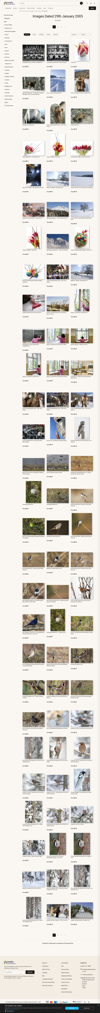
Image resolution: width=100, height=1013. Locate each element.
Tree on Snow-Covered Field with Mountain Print (81, 218)
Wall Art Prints (22, 11)
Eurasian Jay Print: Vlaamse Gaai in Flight (32, 856)
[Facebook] (85, 1003)
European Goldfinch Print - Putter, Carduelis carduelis (33, 697)
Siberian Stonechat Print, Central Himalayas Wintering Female (57, 665)
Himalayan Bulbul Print (28, 504)
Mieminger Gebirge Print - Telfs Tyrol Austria (57, 250)
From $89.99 (25, 66)
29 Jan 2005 (44, 11)
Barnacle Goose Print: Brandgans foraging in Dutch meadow (33, 473)
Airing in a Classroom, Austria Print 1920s (56, 344)
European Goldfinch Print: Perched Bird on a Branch (57, 697)
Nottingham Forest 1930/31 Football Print (32, 62)
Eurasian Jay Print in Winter (77, 824)
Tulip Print (73, 62)
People (7, 73)
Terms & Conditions (66, 979)
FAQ (62, 966)
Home (27, 11)
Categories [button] (8, 8)
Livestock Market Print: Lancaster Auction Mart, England (32, 441)
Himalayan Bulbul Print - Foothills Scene (56, 632)
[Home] (10, 3)
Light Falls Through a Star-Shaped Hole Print (33, 187)
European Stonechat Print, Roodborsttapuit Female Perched (81, 697)
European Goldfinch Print (77, 664)
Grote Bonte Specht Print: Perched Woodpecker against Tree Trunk (55, 857)
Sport (6, 102)
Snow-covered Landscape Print (54, 93)
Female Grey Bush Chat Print (53, 536)
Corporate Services (47, 979)
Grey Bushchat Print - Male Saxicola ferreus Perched (81, 537)
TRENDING (7, 18)
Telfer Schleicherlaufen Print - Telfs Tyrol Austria (56, 125)
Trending (39, 8)
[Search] (81, 3)
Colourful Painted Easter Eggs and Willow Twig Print (32, 281)
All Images (31, 11)
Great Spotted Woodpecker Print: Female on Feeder (57, 761)
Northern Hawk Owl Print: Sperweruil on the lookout (81, 441)
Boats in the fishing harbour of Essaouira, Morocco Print (56, 313)
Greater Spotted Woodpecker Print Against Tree (81, 857)
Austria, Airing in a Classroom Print (79, 344)
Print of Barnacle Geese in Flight (54, 472)
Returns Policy (65, 972)
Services (7, 92)
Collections (22, 8)
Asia (6, 47)
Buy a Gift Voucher (47, 985)
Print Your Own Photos (48, 982)
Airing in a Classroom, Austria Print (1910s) (57, 376)
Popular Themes (9, 76)
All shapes (27, 34)
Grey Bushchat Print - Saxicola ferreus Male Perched (33, 569)
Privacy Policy (65, 969)
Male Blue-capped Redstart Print (54, 568)
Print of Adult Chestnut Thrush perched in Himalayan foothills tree (81, 601)
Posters (7, 80)
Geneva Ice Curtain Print (28, 125)
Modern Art (8, 63)
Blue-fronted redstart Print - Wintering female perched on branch (57, 601)
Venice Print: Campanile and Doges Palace (57, 440)
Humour (7, 57)
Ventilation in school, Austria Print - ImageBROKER (31, 345)
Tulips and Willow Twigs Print (53, 157)
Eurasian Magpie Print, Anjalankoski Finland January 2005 (81, 793)
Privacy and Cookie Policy (13, 1009)
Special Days (8, 99)
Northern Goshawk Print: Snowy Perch (32, 888)
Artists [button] (15, 8)
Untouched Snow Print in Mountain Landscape (82, 187)
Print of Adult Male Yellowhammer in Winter (57, 728)
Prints (6, 83)
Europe (7, 50)
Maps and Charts (9, 60)
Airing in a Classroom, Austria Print (79, 312)
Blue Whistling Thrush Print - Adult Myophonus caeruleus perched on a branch (34, 633)
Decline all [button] (87, 1008)
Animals (7, 38)
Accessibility (64, 963)
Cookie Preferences (66, 992)
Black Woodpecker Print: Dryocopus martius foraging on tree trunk (57, 889)
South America (9, 96)
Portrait (34, 34)
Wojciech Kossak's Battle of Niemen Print (32, 218)
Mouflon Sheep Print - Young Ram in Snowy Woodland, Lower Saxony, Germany (33, 93)
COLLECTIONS (8, 25)
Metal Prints (64, 985)
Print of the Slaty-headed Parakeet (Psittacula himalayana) (33, 537)
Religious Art (8, 86)
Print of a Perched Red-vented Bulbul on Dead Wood (82, 633)
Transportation (9, 105)
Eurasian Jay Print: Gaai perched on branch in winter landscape (81, 761)
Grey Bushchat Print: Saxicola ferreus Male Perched (81, 505)
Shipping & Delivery (66, 976)
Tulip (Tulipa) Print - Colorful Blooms (31, 157)
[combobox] (50, 3)
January (39, 11)
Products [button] (50, 8)
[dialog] (50, 1008)
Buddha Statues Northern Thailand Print (80, 920)
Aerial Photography (10, 31)
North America (9, 67)
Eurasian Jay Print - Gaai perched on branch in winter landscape (58, 793)
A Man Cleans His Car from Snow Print (32, 312)
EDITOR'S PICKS (8, 15)
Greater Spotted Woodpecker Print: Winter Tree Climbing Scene (33, 825)
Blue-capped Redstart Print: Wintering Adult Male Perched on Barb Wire (33, 601)
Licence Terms (65, 982)
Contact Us (83, 963)
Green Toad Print (75, 125)
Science (7, 89)
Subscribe (30, 972)
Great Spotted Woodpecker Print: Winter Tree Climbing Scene (33, 761)
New (44, 8)
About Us (44, 963)
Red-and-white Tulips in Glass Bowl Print (80, 157)
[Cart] (90, 3)
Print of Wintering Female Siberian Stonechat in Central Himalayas (33, 665)
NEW (5, 21)
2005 (36, 11)
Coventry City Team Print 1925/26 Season (57, 62)
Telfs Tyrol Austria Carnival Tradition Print (80, 93)
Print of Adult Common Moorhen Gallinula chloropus (33, 729)
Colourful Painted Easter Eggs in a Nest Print (81, 250)
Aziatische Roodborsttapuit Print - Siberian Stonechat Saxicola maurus (81, 473)
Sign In (92, 8)
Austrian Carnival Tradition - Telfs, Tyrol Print (57, 920)
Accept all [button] (72, 1008)
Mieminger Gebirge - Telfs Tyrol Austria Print (57, 218)
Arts (6, 44)
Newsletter (64, 988)
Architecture (8, 41)
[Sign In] (94, 3)
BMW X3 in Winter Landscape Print (55, 187)
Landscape (41, 34)
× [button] (98, 1005)
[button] (34, 1011)
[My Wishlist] (87, 3)
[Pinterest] (89, 1003)
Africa (6, 34)
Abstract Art (8, 28)
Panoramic (55, 34)
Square (48, 34)
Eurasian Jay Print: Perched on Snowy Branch (82, 728)
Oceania (7, 70)
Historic (7, 54)
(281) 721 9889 (86, 966)
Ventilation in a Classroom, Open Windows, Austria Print (81, 377)
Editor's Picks (31, 8)
